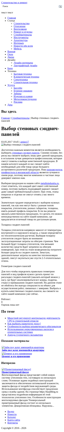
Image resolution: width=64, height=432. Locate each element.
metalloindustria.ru (50, 183)
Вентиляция (20, 29)
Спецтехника (21, 79)
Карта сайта (13, 420)
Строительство (22, 23)
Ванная (11, 51)
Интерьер (19, 43)
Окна (10, 54)
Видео (10, 411)
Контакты (12, 422)
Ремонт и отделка (23, 32)
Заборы (17, 93)
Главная (11, 18)
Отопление (19, 26)
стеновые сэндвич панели (25, 152)
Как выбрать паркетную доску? (24, 323)
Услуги (11, 85)
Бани (10, 68)
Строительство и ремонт (14, 2)
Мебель (18, 48)
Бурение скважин (23, 90)
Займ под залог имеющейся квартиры (23, 350)
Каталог (11, 417)
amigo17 (24, 142)
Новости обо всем (23, 46)
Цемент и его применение (16, 356)
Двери (10, 57)
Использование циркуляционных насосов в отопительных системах (30, 330)
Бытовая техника (23, 74)
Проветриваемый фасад (15, 372)
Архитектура (20, 40)
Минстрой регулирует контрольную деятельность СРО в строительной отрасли (33, 319)
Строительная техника (26, 82)
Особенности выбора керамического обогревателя (34, 326)
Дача (9, 104)
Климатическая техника (26, 76)
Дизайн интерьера (23, 62)
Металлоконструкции (25, 99)
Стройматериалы (23, 34)
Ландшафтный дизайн (25, 65)
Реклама (18, 102)
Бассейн (18, 88)
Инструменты (21, 37)
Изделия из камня (23, 96)
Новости (12, 414)
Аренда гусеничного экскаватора (25, 335)
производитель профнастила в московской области (31, 171)
